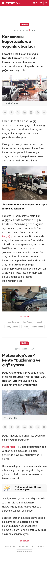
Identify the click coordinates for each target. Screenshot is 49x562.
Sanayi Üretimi (12, 327)
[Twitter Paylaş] (17, 112)
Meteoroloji (8, 446)
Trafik (25, 327)
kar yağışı (7, 236)
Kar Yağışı (27, 322)
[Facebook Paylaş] (11, 112)
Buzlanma (23, 546)
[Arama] (46, 3)
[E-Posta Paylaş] (44, 112)
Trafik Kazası (37, 327)
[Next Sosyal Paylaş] (4, 112)
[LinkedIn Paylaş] (24, 112)
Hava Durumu (13, 322)
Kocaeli (39, 322)
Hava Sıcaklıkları (24, 551)
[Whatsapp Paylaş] (37, 112)
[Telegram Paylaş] (31, 112)
